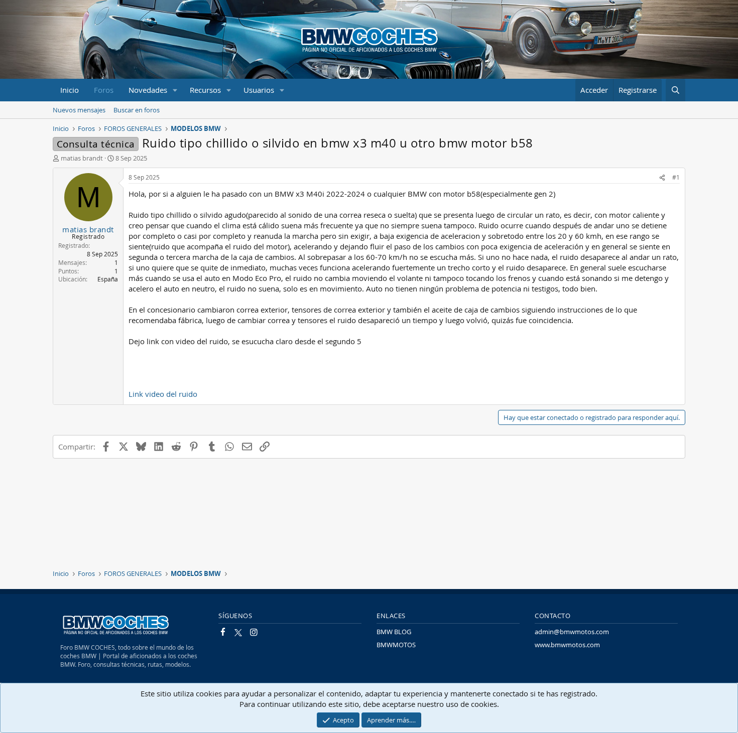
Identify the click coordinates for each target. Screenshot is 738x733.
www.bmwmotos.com (567, 644)
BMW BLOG (394, 631)
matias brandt (82, 158)
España (107, 279)
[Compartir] (662, 177)
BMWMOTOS (396, 644)
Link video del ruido (163, 394)
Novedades (148, 90)
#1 (676, 177)
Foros (103, 90)
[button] (175, 90)
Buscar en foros (136, 109)
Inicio (69, 90)
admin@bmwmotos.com (572, 631)
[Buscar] (675, 90)
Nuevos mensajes (79, 109)
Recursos (205, 90)
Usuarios (258, 90)
